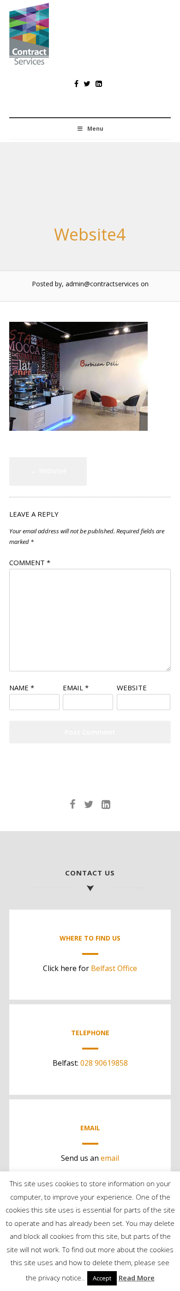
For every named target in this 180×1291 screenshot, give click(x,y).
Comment (29, 562)
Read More (137, 1277)
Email (76, 687)
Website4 (48, 470)
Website (132, 687)
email (110, 1158)
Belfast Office (114, 968)
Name (21, 687)
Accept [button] (102, 1278)
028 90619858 (104, 1063)
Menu (95, 129)
